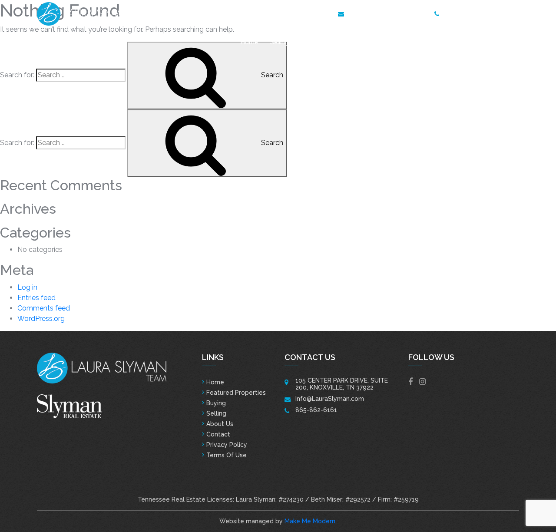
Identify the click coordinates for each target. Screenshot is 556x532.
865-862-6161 (464, 13)
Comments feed (43, 308)
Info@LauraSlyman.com (382, 13)
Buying (216, 403)
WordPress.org (41, 318)
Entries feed (36, 298)
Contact (507, 42)
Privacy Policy (226, 444)
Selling (279, 42)
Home (249, 42)
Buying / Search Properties (407, 42)
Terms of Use (226, 455)
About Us (470, 42)
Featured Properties (329, 42)
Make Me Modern (310, 521)
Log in (27, 287)
